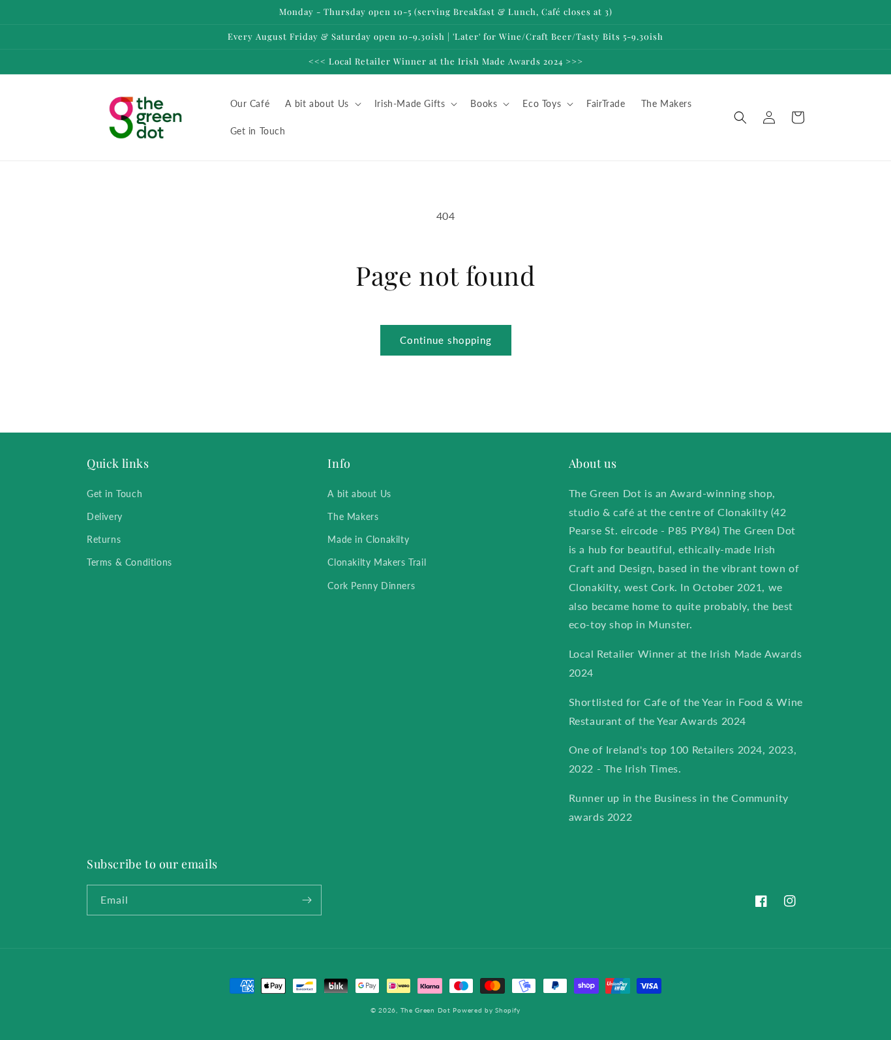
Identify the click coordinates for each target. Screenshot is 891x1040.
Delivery (105, 516)
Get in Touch (114, 493)
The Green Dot (425, 1010)
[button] (321, 103)
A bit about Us (359, 493)
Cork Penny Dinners (371, 585)
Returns (104, 539)
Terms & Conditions (129, 562)
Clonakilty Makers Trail (376, 562)
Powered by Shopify (487, 1010)
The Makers (352, 516)
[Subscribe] (306, 900)
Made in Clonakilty (368, 539)
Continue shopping (446, 340)
